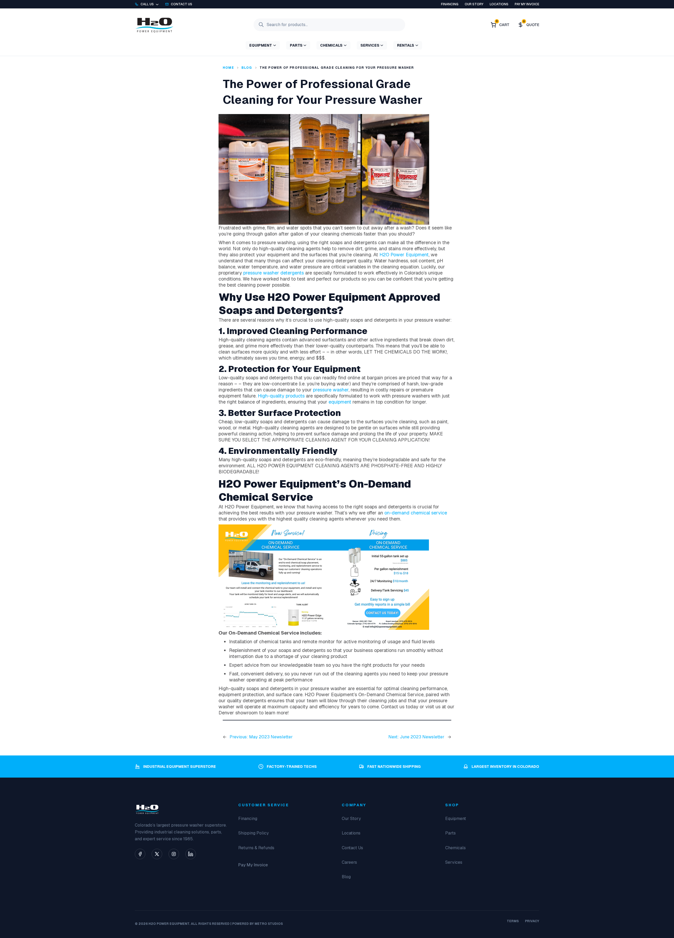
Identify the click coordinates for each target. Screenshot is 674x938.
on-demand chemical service (415, 513)
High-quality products (281, 396)
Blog (246, 68)
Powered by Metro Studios (257, 924)
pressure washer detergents (273, 273)
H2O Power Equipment (404, 255)
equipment (340, 402)
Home (228, 68)
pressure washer (331, 390)
